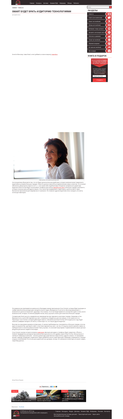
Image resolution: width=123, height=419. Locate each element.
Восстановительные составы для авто (65, 414)
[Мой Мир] (56, 386)
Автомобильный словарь (62, 416)
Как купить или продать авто (97, 32)
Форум (71, 411)
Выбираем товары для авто (96, 28)
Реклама (100, 411)
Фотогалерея (92, 51)
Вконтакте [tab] (15, 407)
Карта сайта (96, 414)
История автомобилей (95, 47)
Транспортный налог (84, 414)
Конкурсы (39, 3)
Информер (63, 3)
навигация (41, 332)
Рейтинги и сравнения (95, 36)
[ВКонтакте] (51, 386)
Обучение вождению (94, 43)
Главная (32, 3)
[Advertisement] (99, 108)
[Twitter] (53, 386)
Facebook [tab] (21, 407)
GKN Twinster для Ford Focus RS (21, 400)
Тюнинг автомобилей (94, 40)
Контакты (107, 411)
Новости (91, 14)
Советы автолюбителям (95, 17)
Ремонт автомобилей (94, 21)
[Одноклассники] (55, 386)
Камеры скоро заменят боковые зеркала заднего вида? (47, 399)
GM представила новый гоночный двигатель (72, 399)
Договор (45, 3)
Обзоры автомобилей (95, 25)
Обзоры (69, 3)
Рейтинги (76, 3)
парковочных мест (59, 187)
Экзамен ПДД (54, 3)
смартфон (55, 54)
